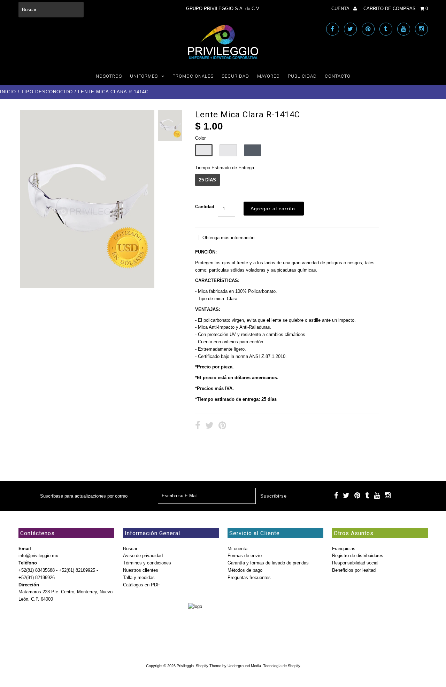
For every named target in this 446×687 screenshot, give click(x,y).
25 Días (207, 179)
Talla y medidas (139, 577)
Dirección (28, 584)
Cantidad (204, 206)
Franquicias (343, 548)
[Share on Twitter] (209, 426)
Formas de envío (245, 555)
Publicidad (302, 76)
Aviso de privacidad (143, 555)
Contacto (338, 76)
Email (24, 548)
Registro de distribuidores (357, 555)
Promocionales (193, 76)
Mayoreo (268, 76)
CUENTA (341, 8)
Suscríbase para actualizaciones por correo (84, 496)
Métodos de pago (245, 570)
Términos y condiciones (147, 562)
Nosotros (109, 76)
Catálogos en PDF (141, 584)
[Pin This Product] (222, 426)
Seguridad (235, 76)
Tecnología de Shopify (281, 666)
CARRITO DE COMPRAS (395, 8)
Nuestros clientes (140, 570)
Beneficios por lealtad (354, 570)
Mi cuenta (237, 548)
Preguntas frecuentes (249, 577)
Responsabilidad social (355, 562)
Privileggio (185, 666)
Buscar (130, 548)
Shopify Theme (208, 666)
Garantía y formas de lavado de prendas (268, 562)
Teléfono (27, 562)
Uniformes (144, 76)
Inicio (8, 91)
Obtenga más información (228, 237)
